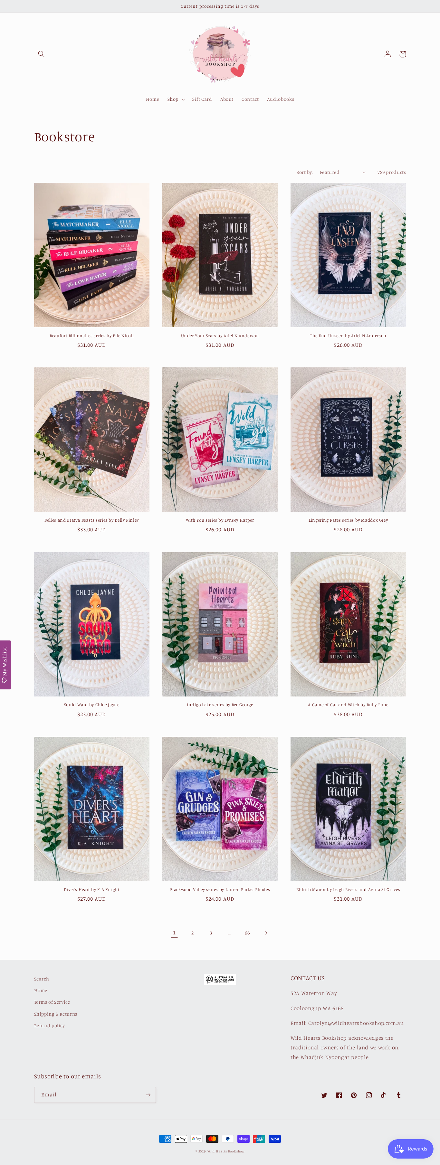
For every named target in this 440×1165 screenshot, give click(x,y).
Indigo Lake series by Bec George (220, 704)
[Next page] (265, 932)
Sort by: (305, 172)
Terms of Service (52, 1002)
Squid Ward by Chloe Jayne (92, 704)
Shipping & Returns (55, 1014)
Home (41, 990)
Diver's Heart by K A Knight (92, 889)
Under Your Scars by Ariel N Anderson (220, 335)
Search (41, 978)
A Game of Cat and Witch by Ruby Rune (348, 704)
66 (247, 932)
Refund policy (49, 1025)
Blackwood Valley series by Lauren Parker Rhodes (220, 889)
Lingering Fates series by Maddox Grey (348, 520)
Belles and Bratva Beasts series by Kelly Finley (91, 520)
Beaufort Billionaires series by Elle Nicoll (92, 335)
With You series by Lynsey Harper (220, 520)
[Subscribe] (147, 1095)
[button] (41, 54)
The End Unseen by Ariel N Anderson (348, 335)
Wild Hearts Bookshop (225, 1151)
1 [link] (174, 932)
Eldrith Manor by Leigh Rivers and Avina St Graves (348, 889)
